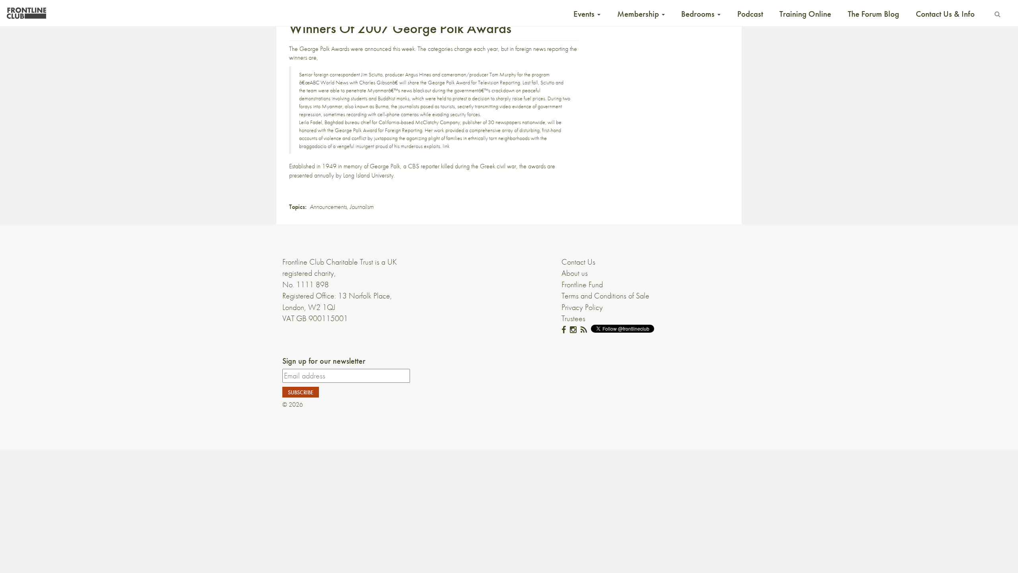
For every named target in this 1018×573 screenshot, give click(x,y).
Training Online (805, 14)
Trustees (573, 318)
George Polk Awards (324, 49)
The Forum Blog (873, 14)
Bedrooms (699, 14)
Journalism (361, 207)
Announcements (328, 207)
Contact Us (578, 262)
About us (574, 273)
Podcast (750, 14)
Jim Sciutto (372, 74)
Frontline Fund (582, 284)
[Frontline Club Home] (26, 11)
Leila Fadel (310, 122)
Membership (639, 14)
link (446, 146)
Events (584, 14)
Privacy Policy (582, 307)
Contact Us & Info (945, 14)
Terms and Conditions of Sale (605, 295)
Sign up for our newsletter (323, 361)
